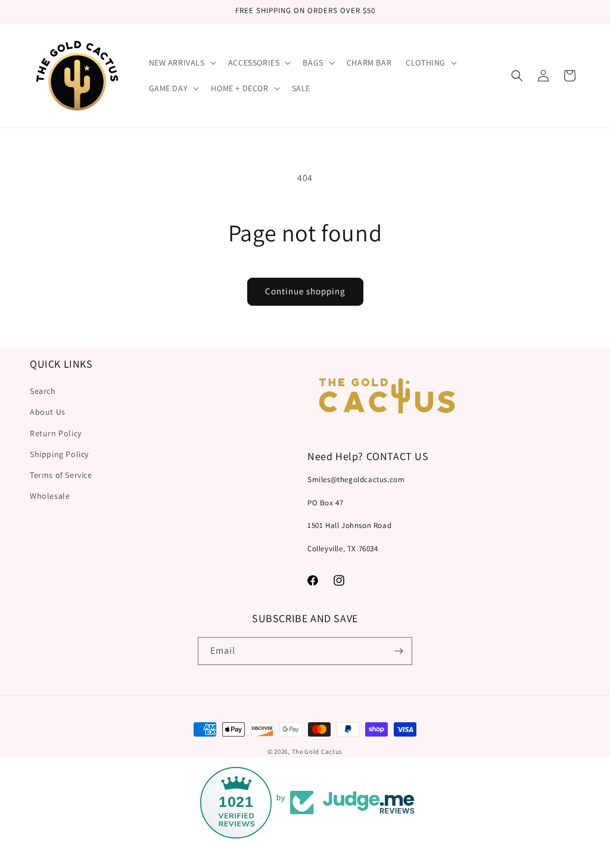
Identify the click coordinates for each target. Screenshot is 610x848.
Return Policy (56, 433)
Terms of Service (61, 475)
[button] (181, 62)
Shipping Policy (59, 454)
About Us (48, 411)
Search (43, 391)
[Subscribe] (398, 651)
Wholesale (50, 495)
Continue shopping (305, 291)
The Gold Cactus (317, 751)
